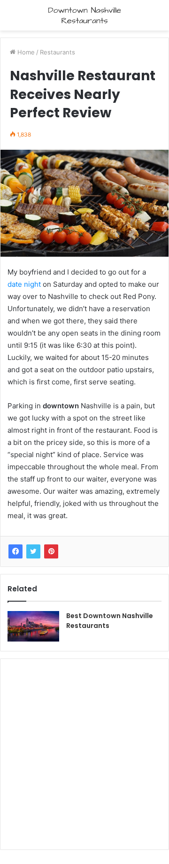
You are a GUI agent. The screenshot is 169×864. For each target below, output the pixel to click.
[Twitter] (33, 551)
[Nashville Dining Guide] (84, 15)
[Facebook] (15, 551)
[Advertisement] (84, 752)
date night (24, 284)
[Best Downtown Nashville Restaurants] (33, 626)
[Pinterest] (51, 551)
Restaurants (57, 52)
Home (25, 52)
